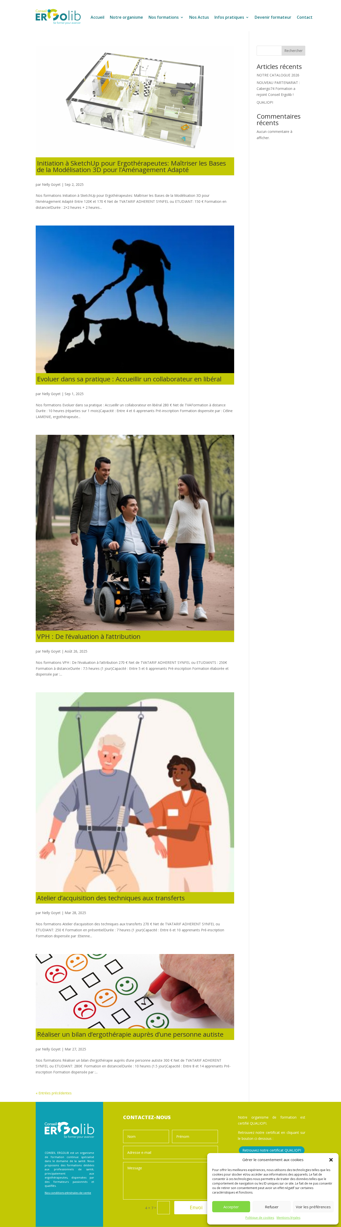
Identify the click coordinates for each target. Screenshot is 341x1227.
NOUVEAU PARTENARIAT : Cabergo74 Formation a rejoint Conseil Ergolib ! (278, 88)
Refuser (272, 1206)
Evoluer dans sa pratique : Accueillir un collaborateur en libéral (129, 378)
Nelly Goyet (51, 184)
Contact (305, 17)
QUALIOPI (265, 102)
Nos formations (164, 17)
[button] (331, 1159)
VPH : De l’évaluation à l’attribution (89, 636)
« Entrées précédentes (54, 1093)
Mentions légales (288, 1218)
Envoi (196, 1207)
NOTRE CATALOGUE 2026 (278, 75)
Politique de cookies (259, 1218)
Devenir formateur (273, 17)
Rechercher (293, 50)
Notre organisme (126, 17)
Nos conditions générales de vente (68, 1193)
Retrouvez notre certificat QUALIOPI (271, 1150)
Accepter (231, 1206)
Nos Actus (199, 17)
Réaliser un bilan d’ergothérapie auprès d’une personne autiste (130, 1034)
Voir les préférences (313, 1206)
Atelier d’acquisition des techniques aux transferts (111, 897)
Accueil (97, 17)
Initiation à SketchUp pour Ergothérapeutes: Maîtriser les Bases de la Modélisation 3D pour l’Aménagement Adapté (131, 166)
